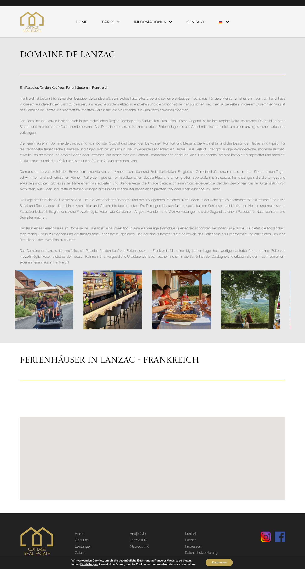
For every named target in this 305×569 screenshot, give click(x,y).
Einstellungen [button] (89, 564)
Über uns (82, 540)
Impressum (193, 546)
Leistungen (83, 546)
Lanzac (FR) (138, 540)
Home (79, 534)
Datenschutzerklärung (201, 553)
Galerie (80, 553)
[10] (227, 299)
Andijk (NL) (138, 534)
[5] (89, 299)
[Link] (32, 21)
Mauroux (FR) (139, 546)
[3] (158, 299)
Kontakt (190, 534)
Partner (190, 540)
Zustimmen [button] (219, 562)
